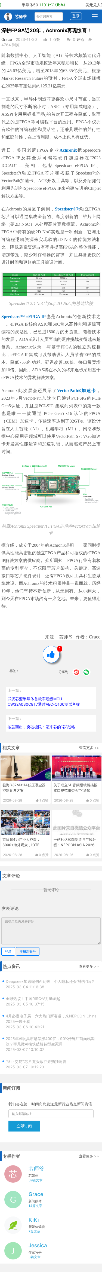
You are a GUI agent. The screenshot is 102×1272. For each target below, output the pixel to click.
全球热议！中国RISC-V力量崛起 (33, 995)
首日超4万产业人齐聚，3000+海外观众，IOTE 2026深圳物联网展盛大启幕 (24, 844)
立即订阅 (24, 1126)
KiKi (34, 1220)
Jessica (38, 1245)
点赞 (56, 39)
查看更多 (86, 747)
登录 (76, 16)
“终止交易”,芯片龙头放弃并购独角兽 (36, 1058)
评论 (80, 39)
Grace (6, 39)
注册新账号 (28, 951)
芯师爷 (36, 1169)
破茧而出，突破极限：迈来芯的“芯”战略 (41, 726)
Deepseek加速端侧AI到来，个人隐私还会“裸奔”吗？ (50, 978)
